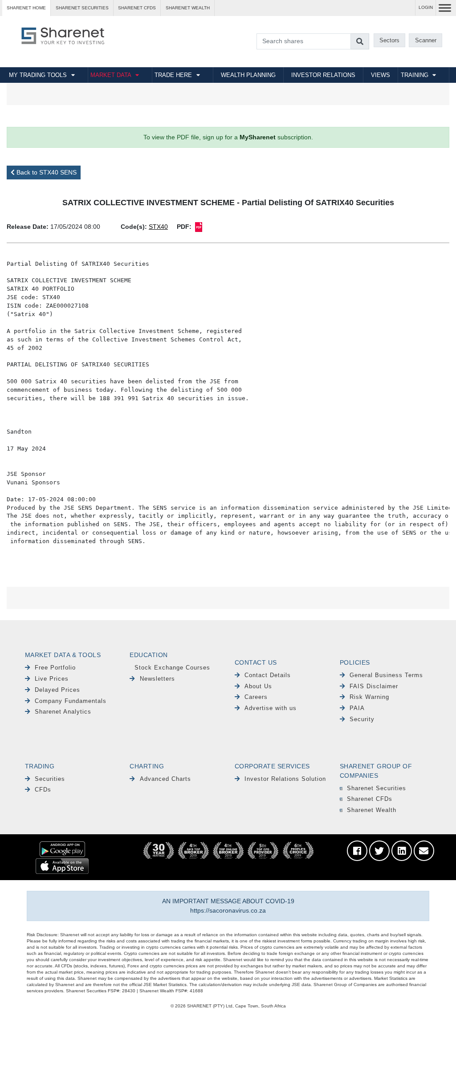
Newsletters (157, 678)
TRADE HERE (173, 75)
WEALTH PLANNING (248, 75)
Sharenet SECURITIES (82, 7)
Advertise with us (270, 708)
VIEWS (380, 75)
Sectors (389, 40)
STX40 (158, 226)
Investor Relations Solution (285, 779)
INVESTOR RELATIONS (323, 75)
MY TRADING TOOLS (38, 75)
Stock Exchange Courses (172, 667)
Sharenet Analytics (63, 711)
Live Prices (52, 678)
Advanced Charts (165, 779)
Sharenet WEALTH (188, 7)
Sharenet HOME (26, 7)
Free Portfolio (55, 667)
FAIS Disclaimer (374, 686)
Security (362, 719)
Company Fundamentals (70, 701)
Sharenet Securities (376, 788)
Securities (50, 779)
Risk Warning (369, 697)
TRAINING (414, 75)
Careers (256, 697)
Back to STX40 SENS (46, 172)
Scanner (425, 40)
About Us (258, 686)
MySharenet (258, 137)
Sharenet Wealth (371, 810)
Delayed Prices (57, 689)
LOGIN (426, 7)
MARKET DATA (110, 75)
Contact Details (267, 675)
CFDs (43, 789)
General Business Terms (386, 675)
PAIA (357, 708)
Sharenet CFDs (137, 7)
